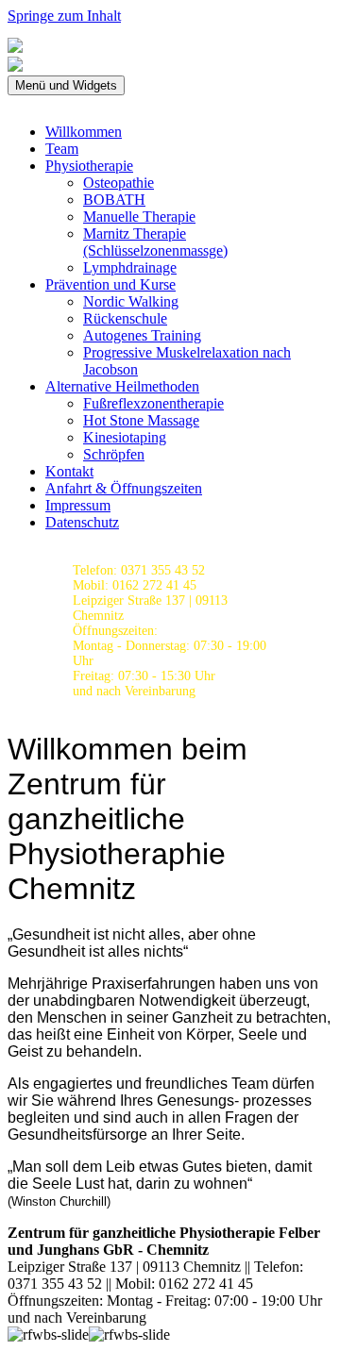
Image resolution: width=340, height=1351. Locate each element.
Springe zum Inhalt (64, 16)
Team (61, 149)
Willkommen (83, 132)
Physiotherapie (89, 166)
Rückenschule (125, 318)
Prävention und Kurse (110, 284)
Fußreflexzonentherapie (153, 403)
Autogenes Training (142, 335)
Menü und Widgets (66, 85)
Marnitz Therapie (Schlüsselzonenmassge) (155, 242)
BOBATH (114, 200)
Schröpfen (113, 454)
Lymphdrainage (130, 267)
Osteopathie (118, 183)
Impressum (77, 505)
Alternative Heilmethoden (122, 386)
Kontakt (69, 471)
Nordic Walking (130, 301)
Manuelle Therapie (139, 216)
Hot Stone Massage (141, 420)
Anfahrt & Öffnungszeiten (123, 488)
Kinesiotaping (124, 437)
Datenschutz (82, 522)
